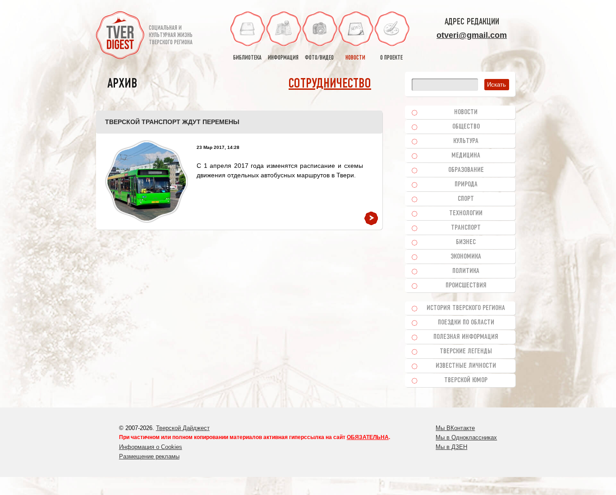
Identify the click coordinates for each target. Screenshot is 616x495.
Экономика (466, 257)
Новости (466, 112)
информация (283, 58)
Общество (466, 127)
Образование (466, 170)
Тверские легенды (466, 351)
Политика (465, 271)
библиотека (247, 58)
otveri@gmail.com (472, 35)
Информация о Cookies (150, 447)
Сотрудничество (330, 84)
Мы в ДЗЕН (451, 447)
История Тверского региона (466, 308)
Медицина (465, 156)
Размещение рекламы (149, 456)
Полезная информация (465, 337)
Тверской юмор (465, 380)
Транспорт (466, 228)
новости (355, 58)
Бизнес (466, 242)
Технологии (466, 213)
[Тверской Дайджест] (120, 36)
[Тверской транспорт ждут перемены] (146, 181)
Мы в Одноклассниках (466, 437)
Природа (466, 184)
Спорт (466, 199)
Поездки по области (466, 322)
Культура (465, 141)
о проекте (391, 58)
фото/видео (319, 58)
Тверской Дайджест (183, 428)
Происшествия (466, 285)
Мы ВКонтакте (455, 428)
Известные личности (466, 366)
